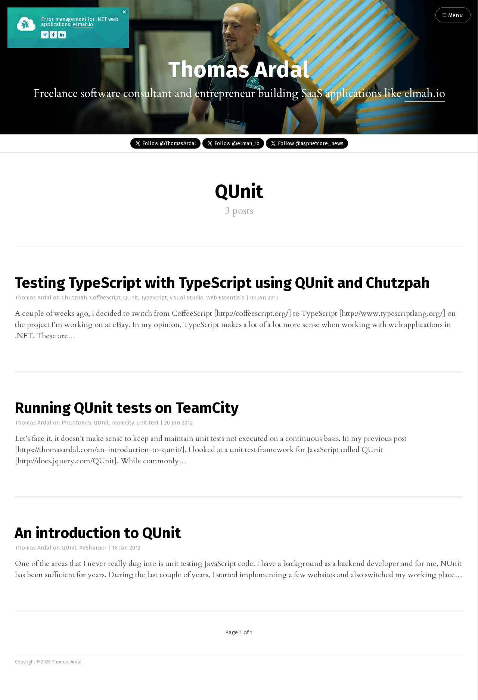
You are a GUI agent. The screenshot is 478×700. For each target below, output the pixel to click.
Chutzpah (74, 298)
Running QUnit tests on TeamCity (127, 408)
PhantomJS (76, 423)
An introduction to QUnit (98, 533)
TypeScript (154, 298)
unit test (147, 423)
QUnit (130, 298)
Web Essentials (225, 298)
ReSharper (92, 548)
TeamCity (122, 423)
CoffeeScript (105, 298)
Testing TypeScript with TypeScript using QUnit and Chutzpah (222, 283)
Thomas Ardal (238, 71)
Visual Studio (187, 298)
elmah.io (424, 93)
